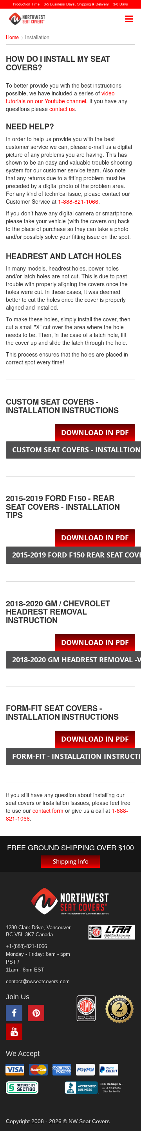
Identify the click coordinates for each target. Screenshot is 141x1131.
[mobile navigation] (129, 18)
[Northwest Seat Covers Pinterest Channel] (36, 1013)
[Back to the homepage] (29, 19)
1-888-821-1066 (78, 201)
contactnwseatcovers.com (38, 981)
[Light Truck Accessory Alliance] (111, 932)
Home (12, 37)
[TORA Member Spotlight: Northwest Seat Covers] (86, 1008)
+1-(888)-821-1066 (26, 946)
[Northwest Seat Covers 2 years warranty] (119, 1009)
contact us (62, 109)
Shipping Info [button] (71, 861)
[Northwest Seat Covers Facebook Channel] (14, 1013)
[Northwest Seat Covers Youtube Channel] (14, 1031)
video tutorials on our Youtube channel (60, 97)
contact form (48, 810)
